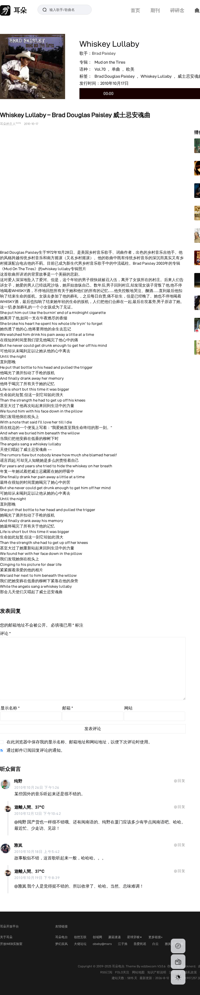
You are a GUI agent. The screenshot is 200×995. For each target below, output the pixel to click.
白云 (155, 943)
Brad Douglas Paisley (115, 76)
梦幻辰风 (61, 943)
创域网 (97, 937)
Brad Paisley (104, 53)
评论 (5, 633)
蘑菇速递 (114, 937)
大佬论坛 (80, 943)
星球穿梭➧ (134, 937)
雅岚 (18, 845)
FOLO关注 (122, 972)
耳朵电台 (61, 937)
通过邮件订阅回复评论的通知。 (36, 750)
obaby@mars (102, 943)
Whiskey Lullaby (156, 76)
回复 (181, 781)
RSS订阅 (106, 972)
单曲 (116, 69)
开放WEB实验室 (11, 943)
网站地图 (138, 972)
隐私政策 (191, 972)
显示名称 (10, 708)
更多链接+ (155, 937)
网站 (128, 708)
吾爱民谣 (140, 943)
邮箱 (67, 708)
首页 (135, 10)
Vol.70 (100, 69)
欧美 (130, 69)
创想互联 (80, 937)
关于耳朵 (6, 937)
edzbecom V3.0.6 (153, 966)
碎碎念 (177, 10)
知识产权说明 (157, 972)
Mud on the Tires (110, 62)
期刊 (155, 10)
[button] (178, 946)
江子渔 (122, 943)
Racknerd (188, 966)
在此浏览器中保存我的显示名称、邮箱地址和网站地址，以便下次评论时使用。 (79, 742)
